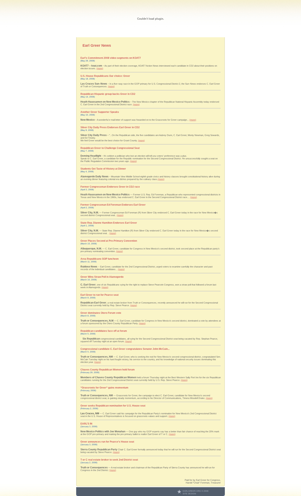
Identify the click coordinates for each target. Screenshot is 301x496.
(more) (99, 68)
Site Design (189, 494)
